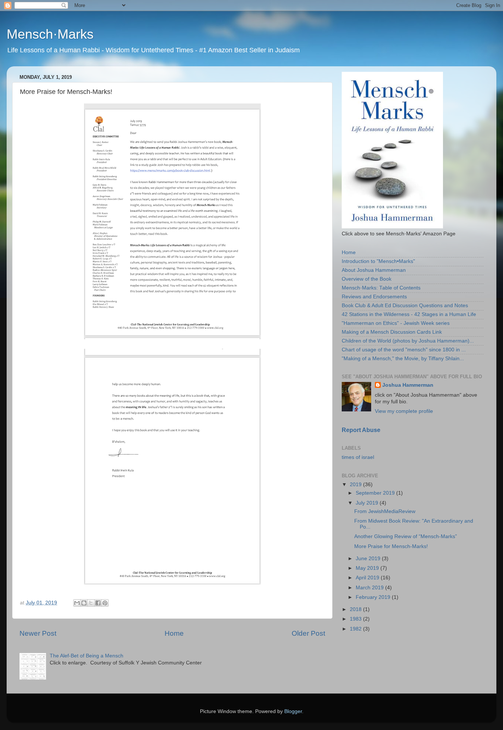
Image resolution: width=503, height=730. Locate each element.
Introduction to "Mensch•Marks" (378, 261)
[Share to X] (91, 603)
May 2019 (368, 568)
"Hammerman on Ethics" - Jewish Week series (396, 323)
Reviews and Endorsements (374, 296)
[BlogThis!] (84, 603)
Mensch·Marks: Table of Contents (381, 288)
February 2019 (374, 597)
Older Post (308, 633)
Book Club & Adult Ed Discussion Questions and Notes (405, 305)
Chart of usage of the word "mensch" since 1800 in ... (404, 349)
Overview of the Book (366, 279)
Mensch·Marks (50, 34)
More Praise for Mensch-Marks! (391, 546)
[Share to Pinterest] (105, 603)
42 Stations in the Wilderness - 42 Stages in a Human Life (409, 314)
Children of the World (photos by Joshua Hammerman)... (408, 341)
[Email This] (77, 603)
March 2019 (370, 587)
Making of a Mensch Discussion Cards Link (392, 332)
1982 (356, 629)
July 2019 (368, 503)
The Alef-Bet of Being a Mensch (86, 656)
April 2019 (368, 577)
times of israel (358, 457)
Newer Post (38, 633)
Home (174, 633)
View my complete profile (404, 411)
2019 (356, 484)
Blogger (293, 711)
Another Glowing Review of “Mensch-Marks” (405, 536)
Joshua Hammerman (407, 385)
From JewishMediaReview (384, 511)
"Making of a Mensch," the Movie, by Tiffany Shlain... (403, 358)
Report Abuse (361, 430)
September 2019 (376, 493)
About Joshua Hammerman (374, 270)
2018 (356, 609)
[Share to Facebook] (98, 603)
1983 (356, 619)
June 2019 (369, 558)
